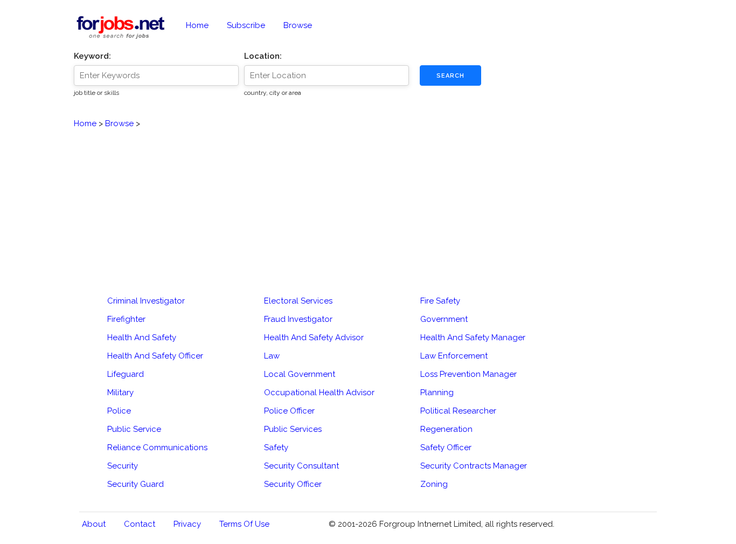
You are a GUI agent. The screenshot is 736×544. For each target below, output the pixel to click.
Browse (297, 25)
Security (122, 466)
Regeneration (446, 429)
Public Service (134, 429)
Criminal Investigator (146, 301)
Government (444, 319)
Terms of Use (244, 524)
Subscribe (246, 25)
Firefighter (126, 319)
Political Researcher (458, 411)
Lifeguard (125, 374)
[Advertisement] (368, 205)
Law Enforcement (454, 356)
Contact (139, 524)
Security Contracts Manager (473, 466)
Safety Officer (445, 447)
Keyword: (92, 56)
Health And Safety (141, 337)
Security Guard (135, 484)
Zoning (434, 484)
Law (272, 356)
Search (450, 75)
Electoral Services (298, 301)
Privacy (187, 524)
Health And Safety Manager (472, 337)
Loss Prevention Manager (468, 374)
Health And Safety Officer (155, 356)
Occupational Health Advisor (319, 392)
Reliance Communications (157, 447)
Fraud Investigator (298, 319)
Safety (276, 447)
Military (120, 392)
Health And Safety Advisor (314, 337)
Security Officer (293, 484)
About (94, 524)
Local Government (299, 374)
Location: (263, 56)
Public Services (293, 429)
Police (119, 411)
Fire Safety (440, 301)
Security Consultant (301, 466)
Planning (437, 392)
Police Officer (289, 411)
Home (197, 25)
